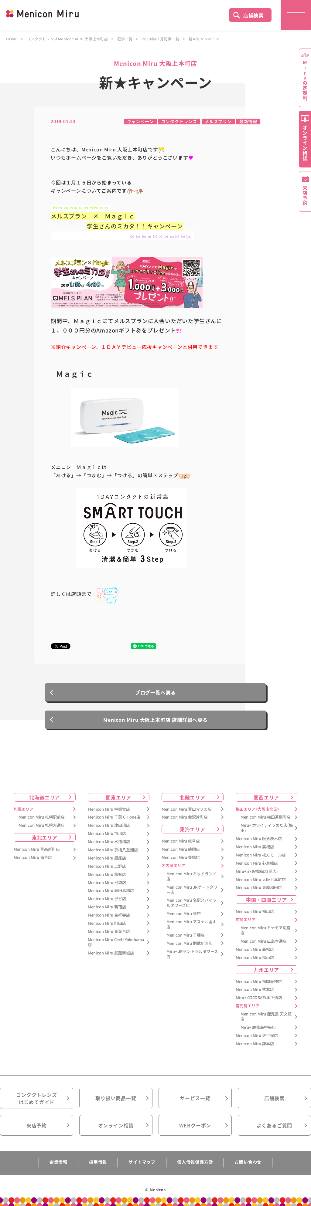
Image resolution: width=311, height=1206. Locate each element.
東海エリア (192, 829)
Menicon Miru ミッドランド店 (191, 876)
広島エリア (245, 919)
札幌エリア (23, 809)
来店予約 (36, 1125)
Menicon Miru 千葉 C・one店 (114, 817)
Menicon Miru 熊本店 (255, 989)
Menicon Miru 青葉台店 (109, 931)
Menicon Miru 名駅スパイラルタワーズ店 (191, 903)
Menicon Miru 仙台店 (33, 857)
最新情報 (248, 121)
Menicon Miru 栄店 (183, 913)
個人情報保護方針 (195, 1162)
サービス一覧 (195, 1098)
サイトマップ (142, 1162)
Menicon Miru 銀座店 (107, 858)
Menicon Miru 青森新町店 (37, 849)
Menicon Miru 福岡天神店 (259, 981)
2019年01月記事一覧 (160, 38)
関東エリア (118, 797)
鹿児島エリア (247, 1005)
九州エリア (266, 969)
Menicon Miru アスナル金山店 (191, 924)
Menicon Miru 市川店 (107, 833)
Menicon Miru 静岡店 (181, 849)
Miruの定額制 (305, 80)
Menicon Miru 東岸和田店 (259, 887)
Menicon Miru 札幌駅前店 (42, 817)
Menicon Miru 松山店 (255, 957)
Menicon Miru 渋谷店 (107, 898)
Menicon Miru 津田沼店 (109, 825)
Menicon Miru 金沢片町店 (185, 817)
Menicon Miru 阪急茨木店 (259, 838)
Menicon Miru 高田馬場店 (111, 890)
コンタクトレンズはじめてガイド (36, 1098)
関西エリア (266, 797)
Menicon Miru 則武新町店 (189, 943)
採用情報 (98, 1162)
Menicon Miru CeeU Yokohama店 (116, 942)
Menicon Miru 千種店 (185, 935)
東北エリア (44, 837)
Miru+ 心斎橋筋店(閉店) (257, 871)
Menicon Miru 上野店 (107, 866)
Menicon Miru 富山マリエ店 (187, 809)
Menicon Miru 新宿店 (107, 907)
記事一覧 (125, 38)
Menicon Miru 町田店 (107, 923)
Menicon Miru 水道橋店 (109, 841)
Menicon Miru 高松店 (255, 949)
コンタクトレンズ (179, 121)
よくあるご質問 (274, 1125)
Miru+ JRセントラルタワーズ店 (192, 954)
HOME (12, 38)
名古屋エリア (173, 865)
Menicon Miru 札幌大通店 (42, 825)
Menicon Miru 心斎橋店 (257, 863)
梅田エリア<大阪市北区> (257, 809)
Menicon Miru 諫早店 (255, 1043)
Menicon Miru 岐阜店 (181, 841)
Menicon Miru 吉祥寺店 (109, 915)
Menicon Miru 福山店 (255, 911)
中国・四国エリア (266, 899)
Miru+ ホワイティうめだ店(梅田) (267, 828)
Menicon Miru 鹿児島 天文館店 (266, 1017)
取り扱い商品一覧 (115, 1098)
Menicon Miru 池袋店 (107, 882)
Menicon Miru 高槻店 (255, 847)
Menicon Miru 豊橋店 (181, 857)
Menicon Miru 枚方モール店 (261, 855)
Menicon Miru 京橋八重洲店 (113, 850)
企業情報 (58, 1162)
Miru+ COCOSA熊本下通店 (259, 997)
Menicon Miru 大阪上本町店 (261, 879)
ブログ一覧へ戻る (155, 692)
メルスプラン (218, 121)
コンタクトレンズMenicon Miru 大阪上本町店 (67, 38)
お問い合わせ (247, 1162)
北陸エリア (192, 797)
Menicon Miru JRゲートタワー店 (191, 890)
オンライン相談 (116, 1125)
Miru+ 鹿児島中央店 (258, 1027)
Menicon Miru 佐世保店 (257, 1035)
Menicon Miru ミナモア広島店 (266, 930)
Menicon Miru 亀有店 (107, 874)
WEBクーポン (195, 1125)
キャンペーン (140, 121)
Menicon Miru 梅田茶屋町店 (266, 817)
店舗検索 (253, 15)
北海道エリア (44, 797)
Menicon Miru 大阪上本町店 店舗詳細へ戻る (155, 719)
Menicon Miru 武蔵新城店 (111, 953)
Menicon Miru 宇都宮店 (109, 809)
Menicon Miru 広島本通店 (264, 941)
